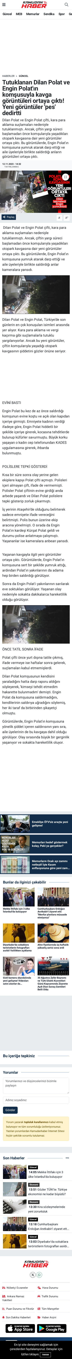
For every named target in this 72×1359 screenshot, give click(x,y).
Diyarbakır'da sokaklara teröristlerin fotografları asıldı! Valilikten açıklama (17, 947)
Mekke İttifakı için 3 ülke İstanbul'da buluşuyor (16, 910)
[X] (33, 1275)
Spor (62, 14)
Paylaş (11, 217)
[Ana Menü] (4, 4)
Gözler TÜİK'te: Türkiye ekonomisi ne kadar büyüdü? (47, 1192)
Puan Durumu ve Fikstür (20, 1308)
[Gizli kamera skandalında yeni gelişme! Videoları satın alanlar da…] (19, 966)
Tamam (45, 1355)
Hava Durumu (50, 1287)
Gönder (10, 1110)
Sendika (49, 14)
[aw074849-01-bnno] (36, 294)
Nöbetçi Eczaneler (17, 1287)
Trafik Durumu (50, 1296)
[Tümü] (67, 1158)
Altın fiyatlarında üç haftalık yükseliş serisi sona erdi (53, 946)
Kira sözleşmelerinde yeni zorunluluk (46, 1209)
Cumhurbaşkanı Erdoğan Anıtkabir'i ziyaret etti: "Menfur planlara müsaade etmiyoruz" (52, 913)
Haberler (8, 76)
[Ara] (66, 4)
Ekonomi (34, 1184)
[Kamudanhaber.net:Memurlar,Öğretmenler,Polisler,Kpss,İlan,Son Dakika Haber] (34, 4)
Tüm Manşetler (50, 1308)
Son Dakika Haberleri (18, 1317)
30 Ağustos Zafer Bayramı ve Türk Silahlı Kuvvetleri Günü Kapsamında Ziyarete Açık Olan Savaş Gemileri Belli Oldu (53, 983)
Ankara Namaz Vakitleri (13, 1298)
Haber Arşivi (49, 1317)
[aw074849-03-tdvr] (36, 624)
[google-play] (51, 1329)
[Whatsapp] (39, 1275)
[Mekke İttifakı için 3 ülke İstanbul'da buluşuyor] (19, 897)
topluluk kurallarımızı (36, 1122)
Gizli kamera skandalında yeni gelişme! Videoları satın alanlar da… (17, 980)
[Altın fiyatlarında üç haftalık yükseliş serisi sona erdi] (53, 933)
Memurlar (32, 14)
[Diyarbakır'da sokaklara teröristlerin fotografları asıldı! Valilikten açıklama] (19, 933)
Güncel (7, 14)
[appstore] (21, 1329)
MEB (19, 14)
